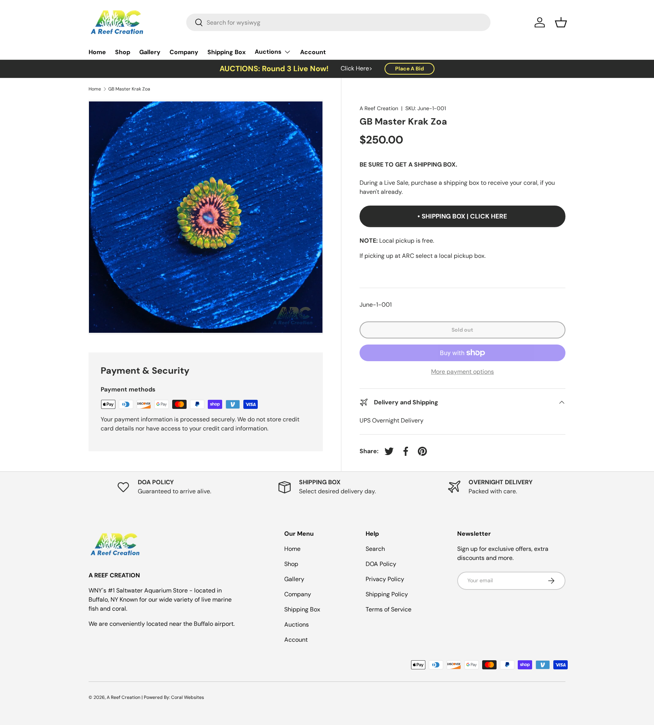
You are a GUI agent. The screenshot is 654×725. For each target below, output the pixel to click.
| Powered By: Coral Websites (173, 697)
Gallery (149, 52)
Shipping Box (226, 52)
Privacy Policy (385, 579)
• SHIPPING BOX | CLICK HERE (462, 216)
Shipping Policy (387, 594)
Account (313, 52)
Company (184, 52)
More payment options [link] (462, 372)
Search (375, 549)
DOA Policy (381, 564)
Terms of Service (388, 609)
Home (97, 52)
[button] (561, 22)
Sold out (462, 329)
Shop (122, 52)
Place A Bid (409, 68)
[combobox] (338, 22)
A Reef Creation (379, 108)
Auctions (268, 52)
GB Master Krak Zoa (129, 89)
